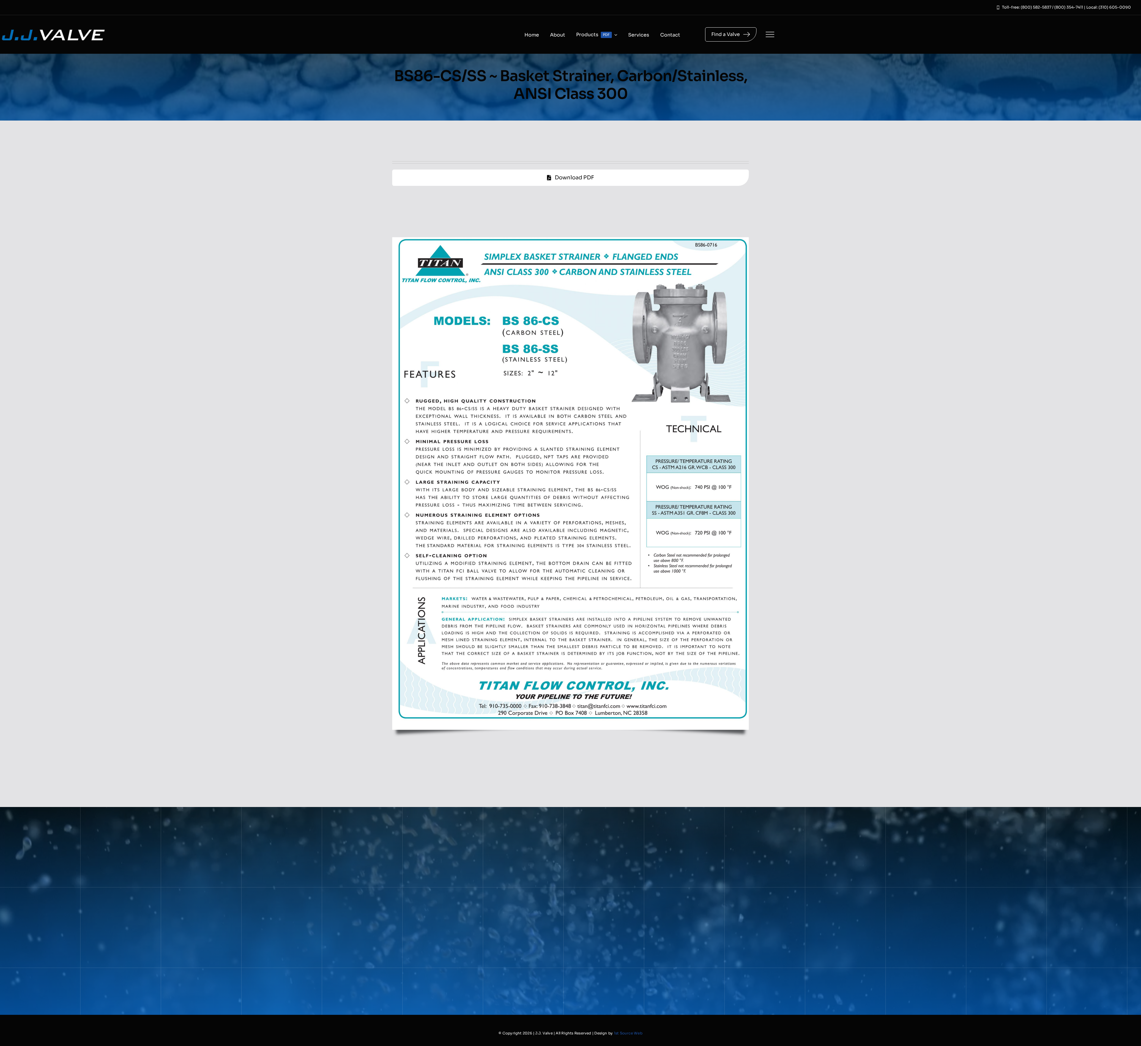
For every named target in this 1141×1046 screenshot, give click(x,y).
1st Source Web (628, 1033)
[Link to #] (769, 34)
